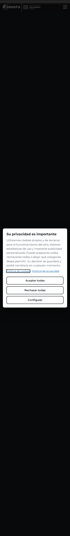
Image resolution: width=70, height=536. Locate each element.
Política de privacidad (45, 271)
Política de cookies (18, 271)
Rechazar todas (35, 290)
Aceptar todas (35, 280)
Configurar (35, 300)
